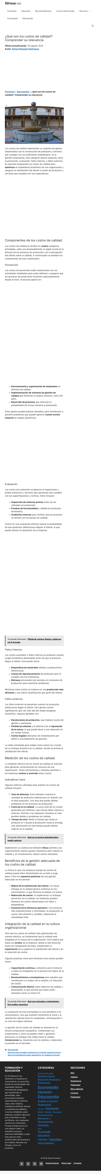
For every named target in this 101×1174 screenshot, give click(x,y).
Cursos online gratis (45, 1073)
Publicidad (75, 1085)
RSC (72, 1073)
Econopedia (12, 18)
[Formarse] (13, 3)
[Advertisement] (34, 69)
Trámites (43, 1139)
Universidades (46, 1143)
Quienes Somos (52, 1163)
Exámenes (41, 1109)
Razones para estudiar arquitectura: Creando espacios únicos (34, 1052)
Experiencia (76, 1081)
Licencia (74, 1093)
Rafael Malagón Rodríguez (25, 49)
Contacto (77, 1163)
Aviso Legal (66, 1163)
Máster (41, 1112)
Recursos (83, 11)
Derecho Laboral (46, 1076)
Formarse (10, 91)
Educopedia (28, 18)
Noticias (48, 1112)
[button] (92, 26)
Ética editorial (77, 1089)
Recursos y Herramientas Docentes (45, 1122)
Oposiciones (57, 1112)
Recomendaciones (43, 11)
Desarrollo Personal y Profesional (49, 1081)
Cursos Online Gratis (65, 11)
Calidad (74, 1077)
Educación (25, 11)
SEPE (39, 1129)
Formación (12, 11)
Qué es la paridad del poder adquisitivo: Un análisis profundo (34, 1055)
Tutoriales (55, 1139)
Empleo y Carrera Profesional (47, 1103)
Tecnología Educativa (44, 1133)
